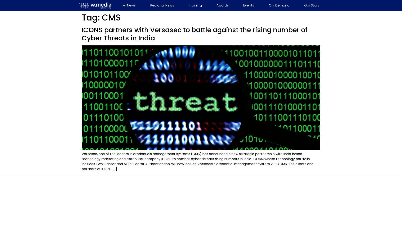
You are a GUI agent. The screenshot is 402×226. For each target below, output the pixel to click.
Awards (222, 5)
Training (195, 5)
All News (129, 5)
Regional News (162, 5)
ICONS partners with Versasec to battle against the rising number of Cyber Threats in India (195, 33)
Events (248, 5)
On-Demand (279, 5)
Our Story (311, 5)
